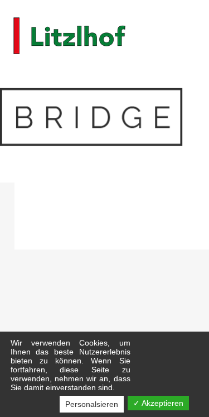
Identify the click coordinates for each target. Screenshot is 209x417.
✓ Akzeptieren (158, 403)
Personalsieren (91, 404)
